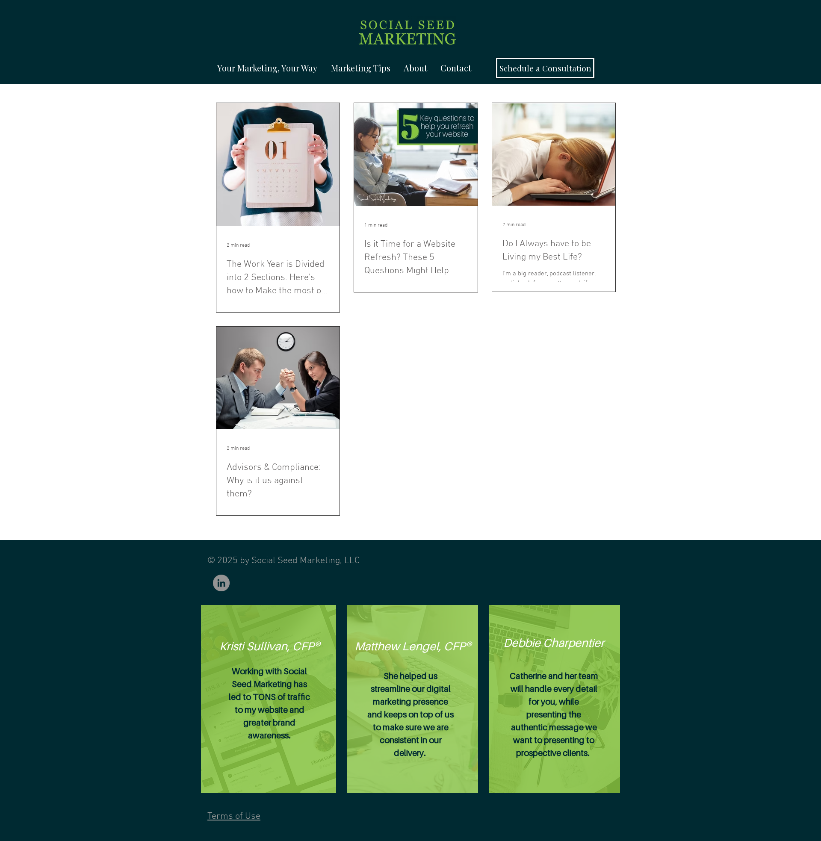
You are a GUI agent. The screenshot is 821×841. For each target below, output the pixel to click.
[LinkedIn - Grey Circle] (221, 583)
